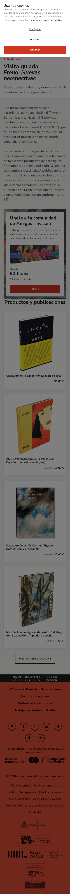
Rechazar (35, 39)
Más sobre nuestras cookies (46, 20)
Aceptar (35, 49)
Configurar (35, 29)
